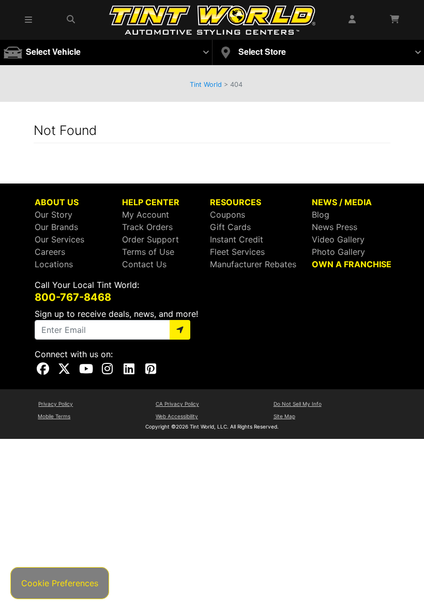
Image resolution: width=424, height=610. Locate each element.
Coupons (227, 214)
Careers (50, 252)
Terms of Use (148, 252)
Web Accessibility (177, 416)
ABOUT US (57, 202)
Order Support (150, 239)
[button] (29, 20)
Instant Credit (236, 239)
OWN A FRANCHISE (351, 264)
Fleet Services (237, 252)
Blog (320, 214)
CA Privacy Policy (177, 404)
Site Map (284, 416)
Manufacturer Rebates (253, 264)
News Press (334, 227)
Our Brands (56, 227)
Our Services (59, 239)
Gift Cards (230, 227)
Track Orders (147, 227)
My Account (145, 214)
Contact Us (144, 264)
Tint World (206, 84)
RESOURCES (235, 202)
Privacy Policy (55, 404)
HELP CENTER (150, 202)
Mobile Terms (54, 416)
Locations (54, 264)
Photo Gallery (338, 252)
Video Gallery (338, 239)
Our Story (53, 214)
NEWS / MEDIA (342, 202)
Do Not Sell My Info (298, 404)
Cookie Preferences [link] (59, 583)
